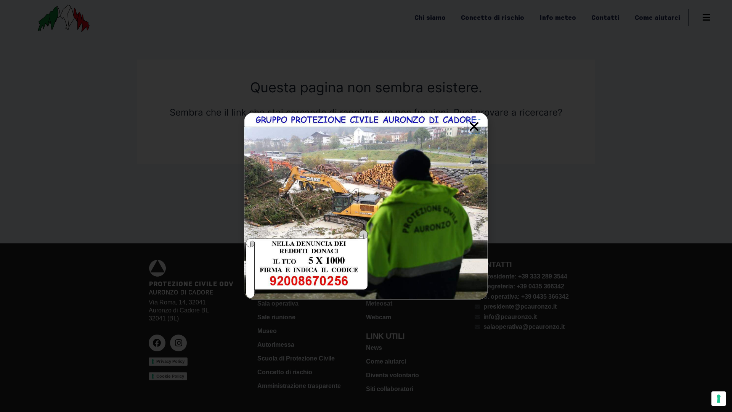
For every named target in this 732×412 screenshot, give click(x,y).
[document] (366, 206)
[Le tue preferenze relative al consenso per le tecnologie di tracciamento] (718, 398)
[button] (474, 126)
